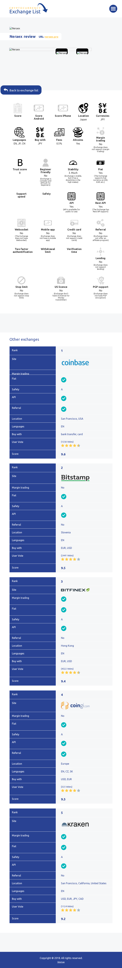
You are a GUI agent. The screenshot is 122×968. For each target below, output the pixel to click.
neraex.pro (51, 36)
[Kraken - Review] (85, 824)
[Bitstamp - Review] (85, 478)
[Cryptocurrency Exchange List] (29, 8)
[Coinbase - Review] (85, 362)
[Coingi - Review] (85, 705)
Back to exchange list (24, 90)
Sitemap (61, 962)
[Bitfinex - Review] (85, 589)
